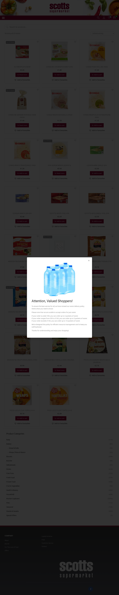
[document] (59, 297)
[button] (89, 260)
